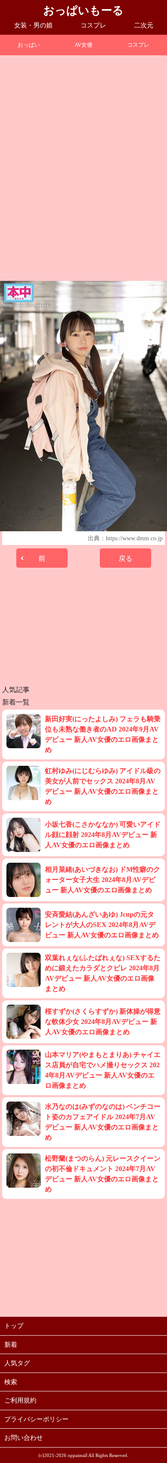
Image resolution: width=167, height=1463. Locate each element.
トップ (14, 1325)
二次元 (143, 25)
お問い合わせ (23, 1437)
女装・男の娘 (33, 25)
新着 (10, 1344)
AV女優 (83, 45)
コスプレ (93, 25)
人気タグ (17, 1363)
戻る (125, 558)
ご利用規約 (20, 1400)
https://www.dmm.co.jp (134, 538)
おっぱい (29, 45)
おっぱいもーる (83, 10)
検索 (10, 1382)
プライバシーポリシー (36, 1419)
